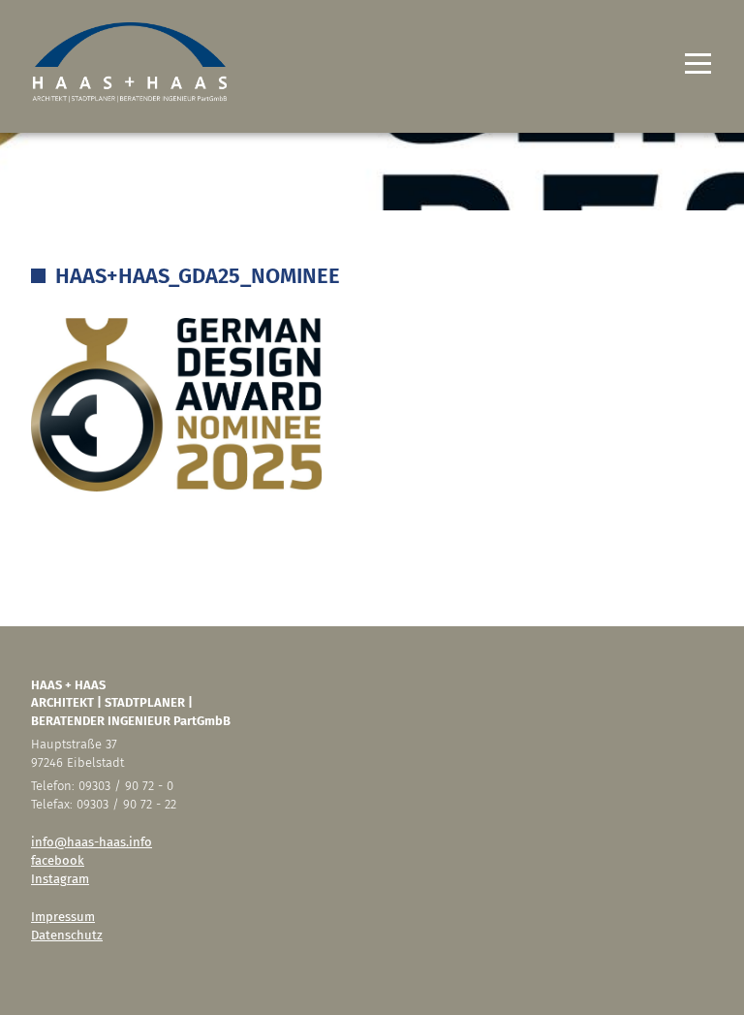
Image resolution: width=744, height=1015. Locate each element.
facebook (57, 860)
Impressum (63, 916)
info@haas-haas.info (91, 842)
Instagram (60, 879)
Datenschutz (67, 935)
